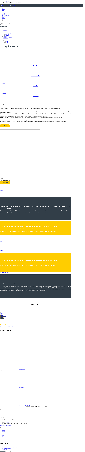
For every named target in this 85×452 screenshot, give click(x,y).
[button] (1, 22)
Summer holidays (5, 446)
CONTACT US (5, 125)
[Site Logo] (8, 5)
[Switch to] (3, 20)
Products (3, 9)
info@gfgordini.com (6, 1)
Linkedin (9, 425)
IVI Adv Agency (3, 451)
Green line (5, 12)
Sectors (3, 10)
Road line (7, 32)
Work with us (4, 16)
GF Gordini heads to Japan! (6, 448)
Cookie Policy (4, 439)
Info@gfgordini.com (8, 422)
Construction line (8, 33)
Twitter (5, 326)
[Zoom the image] (36, 63)
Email (13, 326)
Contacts (3, 18)
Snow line (5, 13)
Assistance (3, 14)
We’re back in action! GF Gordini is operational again (10, 445)
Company (3, 8)
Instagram (7, 425)
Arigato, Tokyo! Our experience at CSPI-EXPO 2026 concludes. (12, 447)
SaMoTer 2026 (4, 449)
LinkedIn (7, 326)
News (3, 17)
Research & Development (5, 15)
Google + (10, 326)
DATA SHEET (5, 182)
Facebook (1, 326)
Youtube (4, 425)
